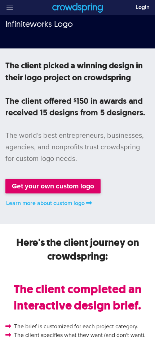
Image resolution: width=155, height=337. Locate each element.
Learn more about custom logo (45, 203)
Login (143, 7)
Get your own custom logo (53, 186)
